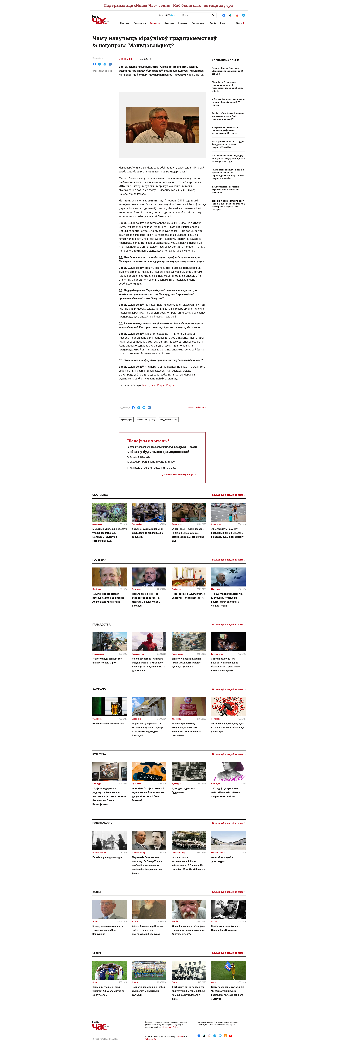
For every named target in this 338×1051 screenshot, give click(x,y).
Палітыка (124, 23)
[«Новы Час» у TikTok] (230, 15)
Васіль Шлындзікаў (146, 420)
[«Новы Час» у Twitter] (220, 1036)
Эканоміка (155, 23)
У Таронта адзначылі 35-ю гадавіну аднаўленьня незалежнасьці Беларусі (225, 130)
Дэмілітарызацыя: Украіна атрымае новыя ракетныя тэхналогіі (225, 190)
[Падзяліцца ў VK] (110, 64)
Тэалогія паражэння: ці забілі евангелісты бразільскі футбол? (148, 991)
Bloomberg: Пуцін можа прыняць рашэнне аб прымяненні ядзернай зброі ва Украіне (227, 86)
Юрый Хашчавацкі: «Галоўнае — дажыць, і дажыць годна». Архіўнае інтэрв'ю (188, 930)
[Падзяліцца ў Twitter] (105, 64)
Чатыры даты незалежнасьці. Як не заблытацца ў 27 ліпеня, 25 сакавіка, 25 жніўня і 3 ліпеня (188, 863)
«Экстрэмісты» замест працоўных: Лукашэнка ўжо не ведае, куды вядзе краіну (227, 533)
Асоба (213, 23)
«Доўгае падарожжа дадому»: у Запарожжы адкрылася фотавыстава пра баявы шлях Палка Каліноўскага (109, 796)
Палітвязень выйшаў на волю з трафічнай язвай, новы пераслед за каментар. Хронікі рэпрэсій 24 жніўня (228, 174)
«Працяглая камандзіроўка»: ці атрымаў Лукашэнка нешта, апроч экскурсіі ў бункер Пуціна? (227, 599)
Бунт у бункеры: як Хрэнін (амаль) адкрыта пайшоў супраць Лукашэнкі (186, 662)
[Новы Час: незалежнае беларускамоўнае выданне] (103, 18)
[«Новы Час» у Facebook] (224, 15)
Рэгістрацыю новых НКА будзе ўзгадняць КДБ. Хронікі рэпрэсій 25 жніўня (228, 144)
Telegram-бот (151, 1039)
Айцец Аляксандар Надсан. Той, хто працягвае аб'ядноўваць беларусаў (147, 930)
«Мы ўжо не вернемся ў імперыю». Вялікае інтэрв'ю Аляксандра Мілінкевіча (108, 597)
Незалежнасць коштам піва (108, 723)
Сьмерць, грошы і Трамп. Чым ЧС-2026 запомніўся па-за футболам (108, 991)
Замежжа (169, 23)
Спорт (223, 23)
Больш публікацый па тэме (227, 494)
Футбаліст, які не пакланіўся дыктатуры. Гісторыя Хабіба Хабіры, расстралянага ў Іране (188, 993)
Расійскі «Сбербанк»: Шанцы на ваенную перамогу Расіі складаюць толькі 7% (228, 116)
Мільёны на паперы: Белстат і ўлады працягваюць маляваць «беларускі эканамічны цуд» (109, 535)
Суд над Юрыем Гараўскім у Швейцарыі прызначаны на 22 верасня (227, 71)
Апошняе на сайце (225, 60)
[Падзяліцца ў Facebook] (94, 64)
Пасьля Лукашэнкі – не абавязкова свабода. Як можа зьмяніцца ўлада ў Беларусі (146, 599)
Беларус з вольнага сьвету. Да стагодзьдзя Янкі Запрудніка (108, 930)
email (180, 1036)
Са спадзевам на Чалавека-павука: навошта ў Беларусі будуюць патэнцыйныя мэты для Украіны (148, 664)
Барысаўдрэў (126, 420)
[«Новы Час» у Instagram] (237, 15)
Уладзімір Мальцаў (168, 420)
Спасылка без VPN (102, 71)
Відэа (239, 23)
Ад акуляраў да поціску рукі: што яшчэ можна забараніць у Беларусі (227, 727)
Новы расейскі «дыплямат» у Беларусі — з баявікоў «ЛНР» (188, 595)
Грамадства (140, 23)
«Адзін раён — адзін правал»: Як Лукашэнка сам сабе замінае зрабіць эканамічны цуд (188, 535)
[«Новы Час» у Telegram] (244, 15)
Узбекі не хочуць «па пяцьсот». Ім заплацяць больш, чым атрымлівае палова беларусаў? (225, 664)
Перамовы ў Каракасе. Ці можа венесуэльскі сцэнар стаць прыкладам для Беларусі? (147, 729)
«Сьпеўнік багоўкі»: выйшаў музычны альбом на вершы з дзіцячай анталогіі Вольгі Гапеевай (149, 794)
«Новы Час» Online (170, 1027)
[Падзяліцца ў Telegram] (100, 64)
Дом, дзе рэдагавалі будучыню (183, 790)
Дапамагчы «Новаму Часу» (177, 474)
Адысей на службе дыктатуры (222, 859)
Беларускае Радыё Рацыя (158, 385)
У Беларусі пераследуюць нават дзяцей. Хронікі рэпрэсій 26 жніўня (228, 102)
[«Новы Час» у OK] (225, 1036)
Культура (182, 23)
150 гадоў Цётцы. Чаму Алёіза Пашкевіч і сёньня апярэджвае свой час (225, 792)
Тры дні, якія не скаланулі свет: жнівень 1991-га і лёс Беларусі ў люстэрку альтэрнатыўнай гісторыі (228, 205)
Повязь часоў (198, 23)
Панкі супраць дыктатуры (107, 857)
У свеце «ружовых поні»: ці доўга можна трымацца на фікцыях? (147, 533)
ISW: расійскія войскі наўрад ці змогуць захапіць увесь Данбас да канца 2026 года (228, 158)
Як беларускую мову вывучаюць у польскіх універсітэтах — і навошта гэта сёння (186, 729)
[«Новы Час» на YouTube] (231, 1036)
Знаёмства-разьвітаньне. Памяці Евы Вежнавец (225, 928)
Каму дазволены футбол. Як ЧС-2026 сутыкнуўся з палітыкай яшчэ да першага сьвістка (227, 993)
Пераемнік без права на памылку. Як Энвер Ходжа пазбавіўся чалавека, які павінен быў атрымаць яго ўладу (147, 865)
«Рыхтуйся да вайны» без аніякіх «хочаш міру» (107, 660)
